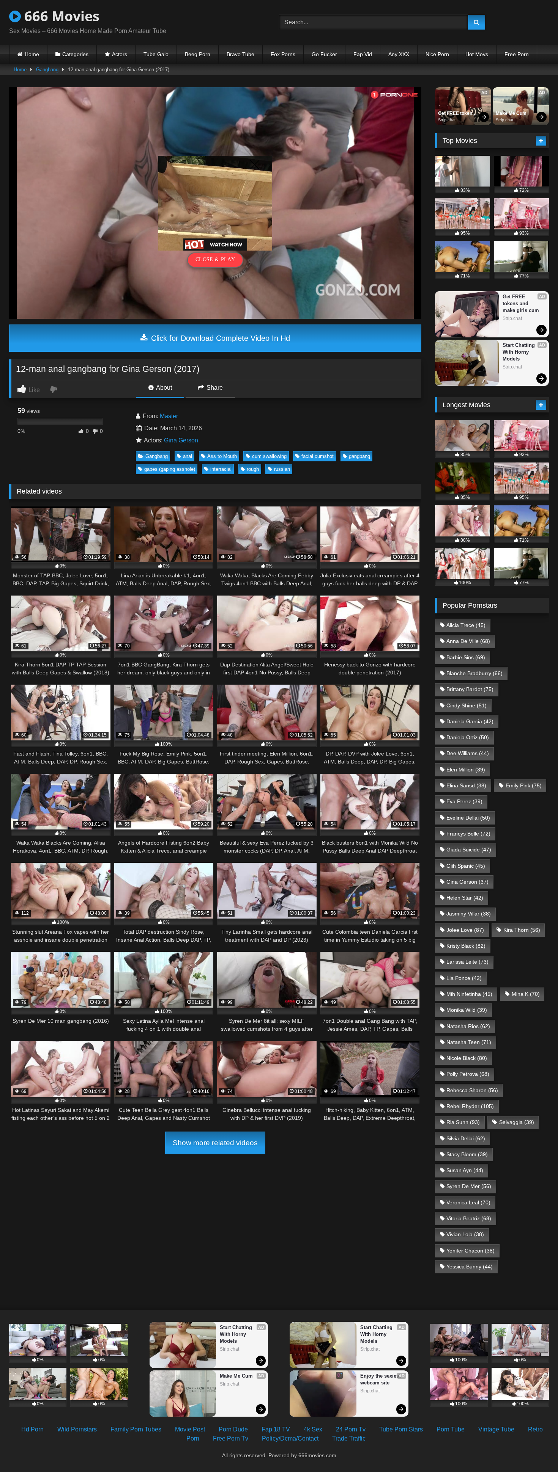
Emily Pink (524, 785)
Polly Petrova (467, 1074)
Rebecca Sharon (472, 1090)
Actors (119, 54)
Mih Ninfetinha (469, 994)
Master (169, 416)
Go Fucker (324, 54)
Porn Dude (233, 1429)
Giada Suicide (468, 850)
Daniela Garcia (469, 721)
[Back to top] (534, 1449)
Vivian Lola (465, 1234)
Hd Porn (32, 1429)
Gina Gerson (181, 440)
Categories (75, 54)
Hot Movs (476, 54)
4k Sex (313, 1429)
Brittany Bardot (469, 689)
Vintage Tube (496, 1429)
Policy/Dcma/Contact (290, 1438)
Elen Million (465, 770)
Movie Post (190, 1429)
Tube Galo (156, 54)
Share (214, 387)
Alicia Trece (465, 625)
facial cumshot (317, 456)
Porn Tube (451, 1429)
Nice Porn (437, 54)
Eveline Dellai (468, 818)
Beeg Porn (197, 54)
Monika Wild (466, 1010)
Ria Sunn (463, 1122)
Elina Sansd (466, 785)
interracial (221, 469)
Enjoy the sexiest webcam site (381, 1379)
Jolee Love (465, 930)
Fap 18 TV (276, 1429)
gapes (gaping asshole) (169, 469)
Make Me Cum (511, 113)
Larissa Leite (467, 962)
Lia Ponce (464, 978)
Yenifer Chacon (470, 1251)
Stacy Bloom (467, 1154)
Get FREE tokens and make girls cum (457, 114)
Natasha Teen (468, 1042)
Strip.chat (447, 120)
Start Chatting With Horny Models (519, 352)
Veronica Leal (468, 1202)
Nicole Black (466, 1058)
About (163, 387)
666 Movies (60, 16)
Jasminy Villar (468, 914)
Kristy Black (465, 946)
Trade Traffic (349, 1438)
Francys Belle (468, 834)
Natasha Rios (468, 1026)
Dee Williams (467, 753)
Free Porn (516, 54)
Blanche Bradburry (474, 673)
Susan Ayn (464, 1170)
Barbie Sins (465, 657)
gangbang (359, 456)
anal (187, 456)
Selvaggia (516, 1122)
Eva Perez (464, 801)
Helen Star (464, 898)
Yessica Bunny (469, 1267)
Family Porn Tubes (135, 1429)
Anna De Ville (468, 641)
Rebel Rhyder (470, 1106)
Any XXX (398, 54)
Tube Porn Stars (401, 1429)
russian (282, 469)
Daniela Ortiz (467, 737)
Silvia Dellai (465, 1138)
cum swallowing (269, 456)
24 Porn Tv (351, 1429)
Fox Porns (283, 54)
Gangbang (47, 69)
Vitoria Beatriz (468, 1218)
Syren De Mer (468, 1186)
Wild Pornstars (77, 1429)
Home (32, 54)
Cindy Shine (466, 705)
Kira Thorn (521, 930)
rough (253, 469)
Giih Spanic (465, 866)
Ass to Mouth (222, 456)
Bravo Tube (240, 54)
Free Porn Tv (230, 1438)
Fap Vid (362, 54)
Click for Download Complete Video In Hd (219, 338)
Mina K (526, 994)
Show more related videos (215, 1143)
